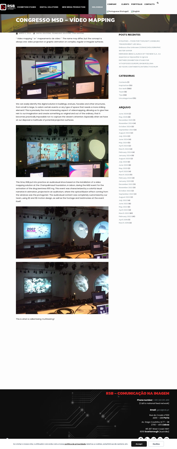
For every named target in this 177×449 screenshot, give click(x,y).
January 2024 (125, 155)
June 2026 (123, 113)
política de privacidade (75, 443)
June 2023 (123, 164)
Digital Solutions (49, 7)
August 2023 (124, 158)
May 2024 (123, 142)
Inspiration (124, 85)
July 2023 (123, 161)
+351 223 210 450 (161, 400)
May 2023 (123, 168)
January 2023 (125, 181)
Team (121, 91)
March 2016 (124, 222)
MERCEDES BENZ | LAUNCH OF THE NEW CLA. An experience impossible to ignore (140, 55)
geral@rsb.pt (163, 410)
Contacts (149, 4)
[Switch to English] (135, 11)
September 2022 (126, 193)
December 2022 (126, 184)
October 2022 (125, 190)
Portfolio (136, 4)
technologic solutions (61, 33)
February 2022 (125, 216)
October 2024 (125, 126)
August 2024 (124, 132)
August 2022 (124, 197)
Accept (139, 443)
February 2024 (125, 152)
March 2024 (124, 148)
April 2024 (123, 145)
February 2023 (125, 177)
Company (111, 4)
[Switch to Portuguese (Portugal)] (117, 11)
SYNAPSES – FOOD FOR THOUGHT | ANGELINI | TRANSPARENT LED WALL (139, 42)
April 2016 (123, 219)
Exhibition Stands (26, 7)
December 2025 (126, 119)
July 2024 (123, 136)
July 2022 (123, 200)
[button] (158, 3)
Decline (156, 443)
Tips (121, 94)
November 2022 (126, 187)
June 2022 (123, 203)
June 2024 (123, 139)
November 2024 (126, 123)
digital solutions (43, 33)
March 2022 (124, 213)
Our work (123, 88)
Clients (125, 4)
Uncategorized (126, 98)
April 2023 (123, 171)
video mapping (78, 33)
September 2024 (126, 129)
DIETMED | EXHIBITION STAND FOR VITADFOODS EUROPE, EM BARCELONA (136, 62)
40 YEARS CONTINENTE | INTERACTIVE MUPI (138, 66)
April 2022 (123, 209)
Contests (123, 82)
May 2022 (123, 206)
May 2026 (123, 116)
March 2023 (124, 174)
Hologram (97, 7)
